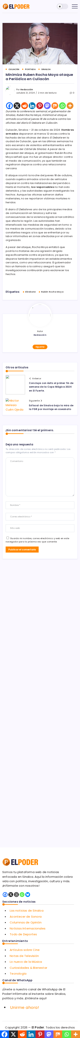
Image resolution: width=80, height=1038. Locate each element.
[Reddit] (24, 105)
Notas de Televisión (24, 956)
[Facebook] (9, 105)
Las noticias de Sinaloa (26, 910)
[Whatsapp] (62, 105)
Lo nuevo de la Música (26, 962)
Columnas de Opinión (26, 922)
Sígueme (40, 347)
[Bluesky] (27, 894)
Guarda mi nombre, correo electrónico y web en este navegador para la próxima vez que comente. (37, 540)
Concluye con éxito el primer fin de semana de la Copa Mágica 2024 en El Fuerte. (51, 386)
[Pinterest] (39, 105)
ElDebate (30, 291)
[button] (62, 6)
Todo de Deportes (23, 934)
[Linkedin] (32, 105)
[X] (17, 105)
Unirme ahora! (24, 1007)
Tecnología (18, 973)
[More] (70, 105)
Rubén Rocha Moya (52, 291)
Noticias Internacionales (27, 928)
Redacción (26, 89)
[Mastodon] (47, 105)
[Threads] (16, 894)
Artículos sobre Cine (25, 950)
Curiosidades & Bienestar (28, 968)
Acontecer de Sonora (26, 916)
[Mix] (54, 105)
